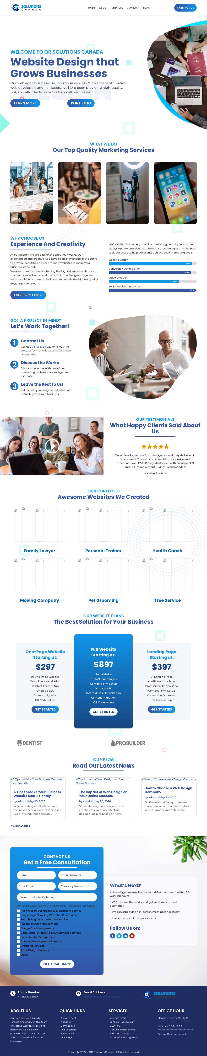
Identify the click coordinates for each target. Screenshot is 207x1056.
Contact (133, 7)
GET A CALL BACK (57, 964)
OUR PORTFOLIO (28, 294)
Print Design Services (35, 950)
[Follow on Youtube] (132, 935)
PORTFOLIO (81, 103)
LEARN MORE (25, 103)
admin (21, 801)
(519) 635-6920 (42, 346)
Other (24, 954)
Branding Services (32, 945)
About (103, 7)
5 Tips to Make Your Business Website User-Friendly (37, 794)
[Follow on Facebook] (112, 935)
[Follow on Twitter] (119, 935)
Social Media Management (38, 937)
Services (117, 7)
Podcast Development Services (41, 941)
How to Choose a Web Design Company (168, 790)
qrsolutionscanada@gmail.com (102, 996)
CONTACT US (185, 8)
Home (92, 7)
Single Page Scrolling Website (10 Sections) (49, 915)
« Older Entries (20, 826)
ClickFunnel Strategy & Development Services (51, 932)
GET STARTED (45, 709)
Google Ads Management (37, 928)
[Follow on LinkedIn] (125, 935)
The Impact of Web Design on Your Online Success (103, 794)
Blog (146, 7)
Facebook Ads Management (39, 923)
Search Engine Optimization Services (45, 919)
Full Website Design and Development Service (51, 910)
